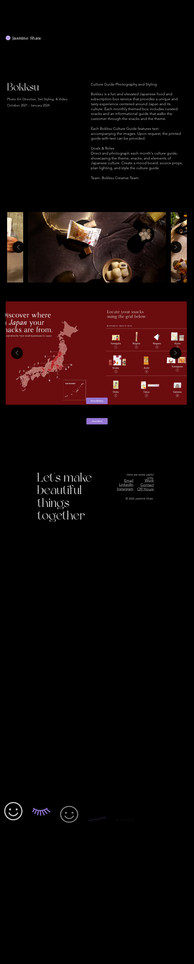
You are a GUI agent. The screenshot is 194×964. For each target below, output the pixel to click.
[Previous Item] (18, 247)
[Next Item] (176, 247)
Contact (147, 484)
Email (128, 480)
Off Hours (145, 489)
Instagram (125, 489)
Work (149, 480)
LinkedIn (126, 484)
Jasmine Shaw (27, 38)
